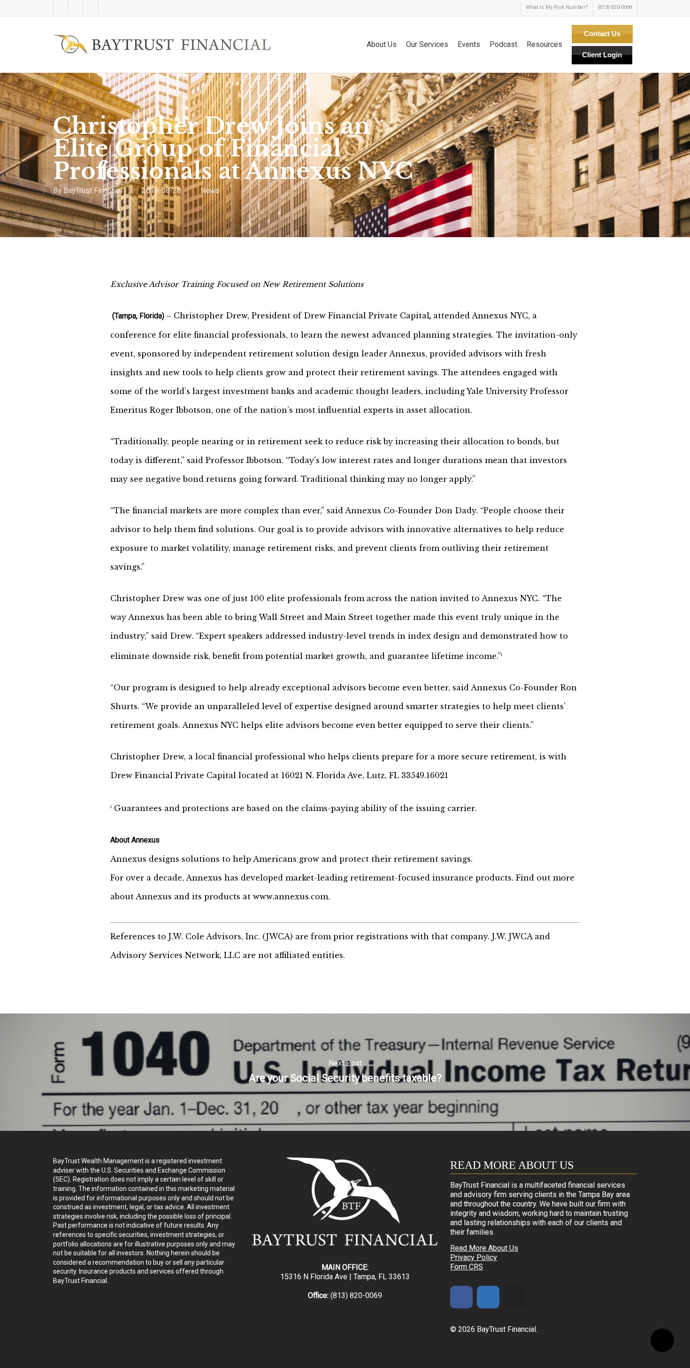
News (210, 190)
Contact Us (602, 34)
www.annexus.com (290, 896)
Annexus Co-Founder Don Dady (410, 510)
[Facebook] (461, 1297)
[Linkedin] (488, 1297)
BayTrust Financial (93, 190)
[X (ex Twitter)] (515, 1297)
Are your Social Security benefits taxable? (345, 1072)
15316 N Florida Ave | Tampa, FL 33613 (345, 1276)
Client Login (602, 55)
